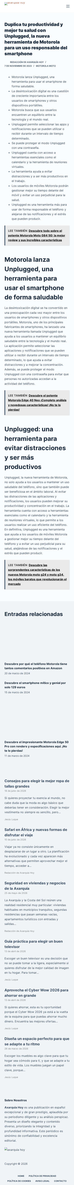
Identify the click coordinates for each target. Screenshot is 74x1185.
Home (21, 1175)
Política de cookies (19, 1180)
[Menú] (68, 6)
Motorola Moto (46, 66)
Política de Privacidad (42, 1175)
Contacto (60, 1180)
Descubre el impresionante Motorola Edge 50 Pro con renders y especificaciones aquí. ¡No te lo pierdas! (36, 746)
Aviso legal (42, 1180)
